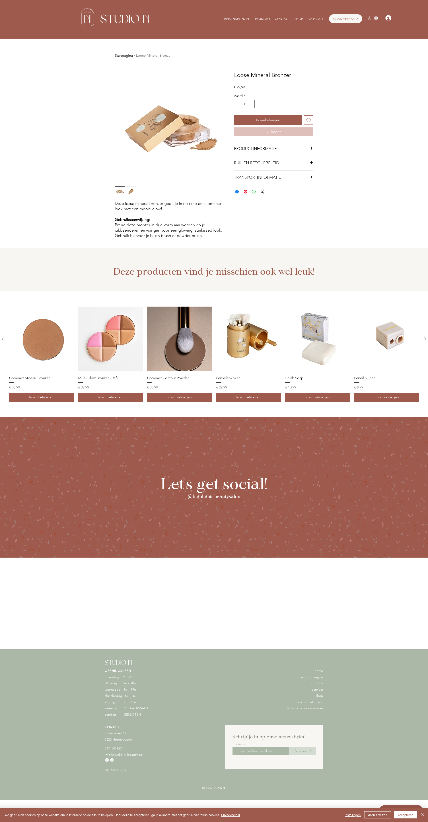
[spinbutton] (244, 104)
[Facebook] (112, 760)
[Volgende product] (425, 338)
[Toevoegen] (308, 120)
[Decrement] (237, 104)
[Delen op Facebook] (237, 191)
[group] (214, 354)
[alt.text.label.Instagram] (376, 18)
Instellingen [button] (353, 815)
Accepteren (405, 815)
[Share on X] (262, 191)
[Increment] (251, 104)
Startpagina (124, 55)
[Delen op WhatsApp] (254, 191)
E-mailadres (239, 744)
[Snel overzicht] (41, 339)
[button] (369, 18)
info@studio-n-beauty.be (124, 755)
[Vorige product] (2, 338)
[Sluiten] (422, 814)
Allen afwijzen (377, 815)
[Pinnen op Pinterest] (245, 191)
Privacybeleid (230, 815)
